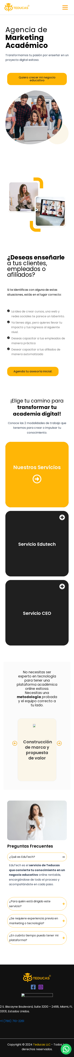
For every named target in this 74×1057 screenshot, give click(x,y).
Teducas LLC (41, 1044)
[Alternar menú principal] (65, 7)
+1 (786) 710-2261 (12, 1021)
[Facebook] (33, 987)
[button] (14, 743)
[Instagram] (40, 987)
